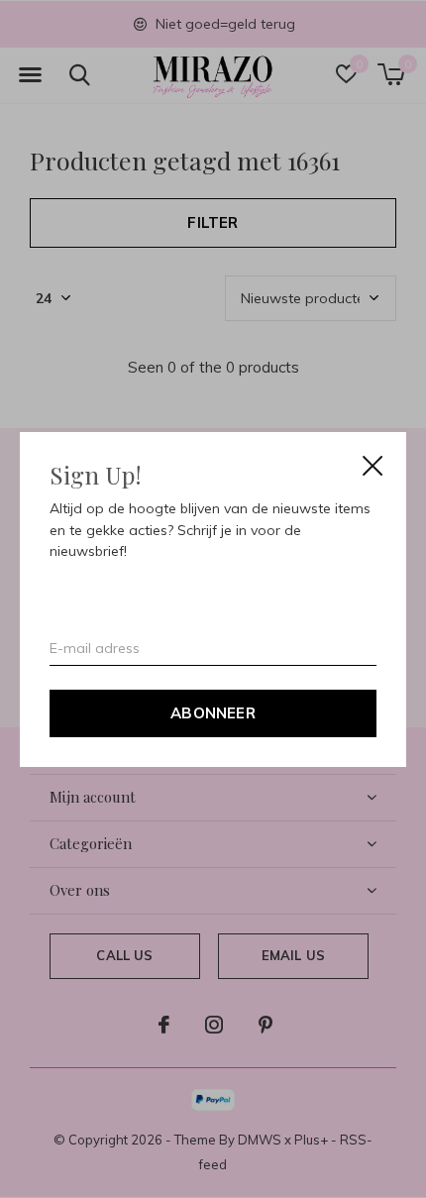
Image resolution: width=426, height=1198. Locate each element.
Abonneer (213, 712)
